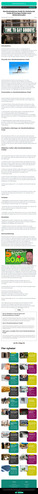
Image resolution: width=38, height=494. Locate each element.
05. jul (14, 364)
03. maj (13, 398)
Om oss (26, 485)
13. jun (32, 375)
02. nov (32, 454)
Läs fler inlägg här (19, 343)
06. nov (13, 454)
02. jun (13, 386)
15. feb (14, 420)
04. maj (31, 386)
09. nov (31, 443)
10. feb (32, 420)
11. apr (14, 409)
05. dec (32, 432)
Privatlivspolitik (20, 492)
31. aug (32, 466)
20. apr (32, 398)
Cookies (26, 487)
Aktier (35, 17)
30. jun (13, 375)
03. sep (13, 466)
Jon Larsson (11, 17)
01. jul (32, 364)
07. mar (31, 409)
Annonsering (26, 484)
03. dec (13, 443)
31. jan (14, 432)
